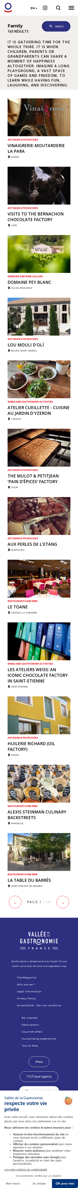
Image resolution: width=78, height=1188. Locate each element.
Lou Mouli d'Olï (26, 345)
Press (39, 1062)
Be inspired (29, 1017)
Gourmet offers (32, 1031)
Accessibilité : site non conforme (39, 1005)
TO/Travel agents (39, 1076)
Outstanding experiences (39, 1038)
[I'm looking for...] (58, 8)
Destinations (30, 1024)
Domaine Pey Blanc (29, 282)
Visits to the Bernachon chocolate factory (36, 216)
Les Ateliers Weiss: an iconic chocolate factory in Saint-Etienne (38, 675)
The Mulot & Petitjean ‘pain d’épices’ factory (33, 478)
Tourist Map (30, 1045)
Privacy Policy (26, 998)
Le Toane (18, 607)
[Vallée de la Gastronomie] (5, 8)
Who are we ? (26, 984)
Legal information (29, 991)
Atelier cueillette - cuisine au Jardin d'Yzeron (39, 410)
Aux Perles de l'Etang (32, 544)
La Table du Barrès (29, 880)
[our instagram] (45, 8)
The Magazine (27, 977)
